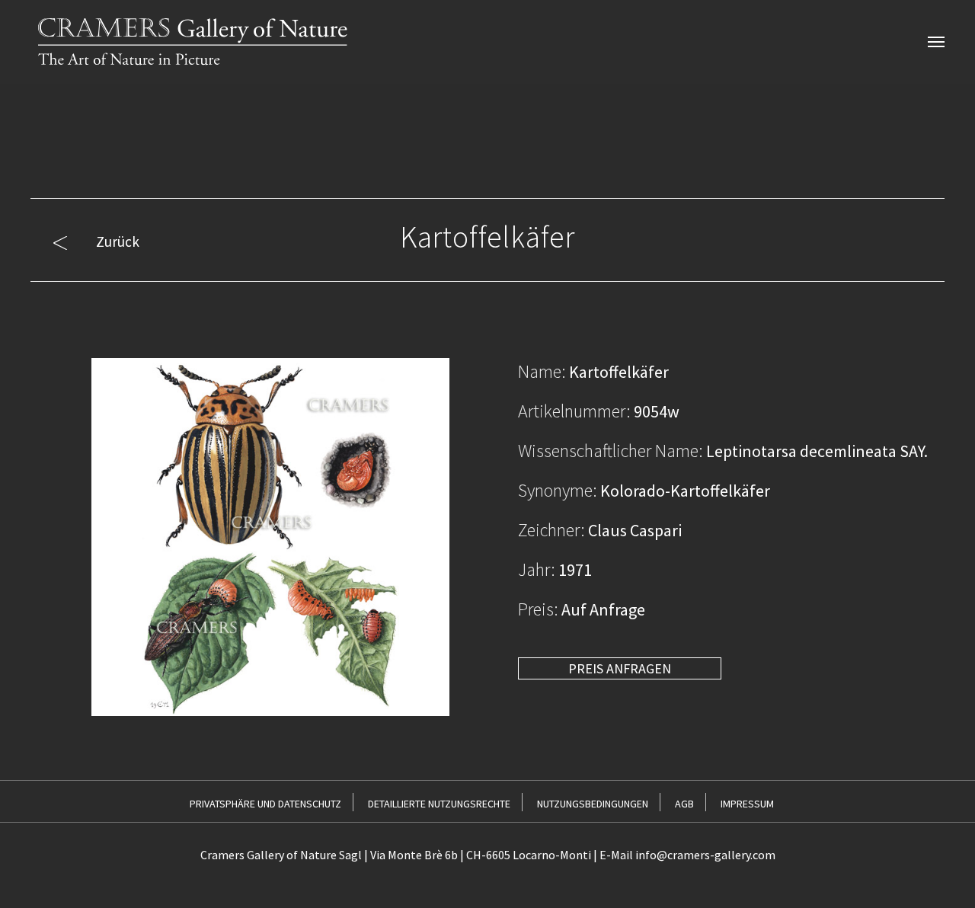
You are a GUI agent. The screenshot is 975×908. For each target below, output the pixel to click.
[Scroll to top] (938, 871)
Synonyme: (557, 490)
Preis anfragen (619, 668)
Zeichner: (551, 530)
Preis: (538, 609)
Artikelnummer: (574, 411)
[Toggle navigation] (936, 42)
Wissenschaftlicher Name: (610, 450)
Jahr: (536, 569)
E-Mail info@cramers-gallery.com (687, 854)
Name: (542, 371)
